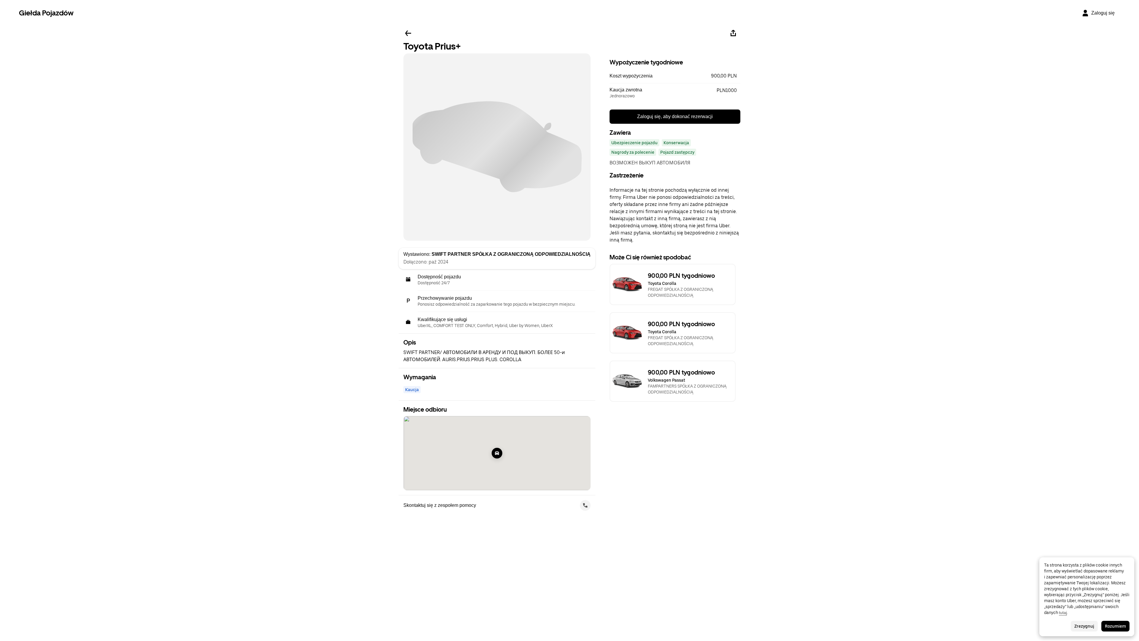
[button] (675, 76)
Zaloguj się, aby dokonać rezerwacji (675, 116)
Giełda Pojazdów (46, 13)
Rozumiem (1115, 626)
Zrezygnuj (1084, 626)
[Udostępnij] (733, 33)
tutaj (1063, 612)
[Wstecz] (408, 33)
